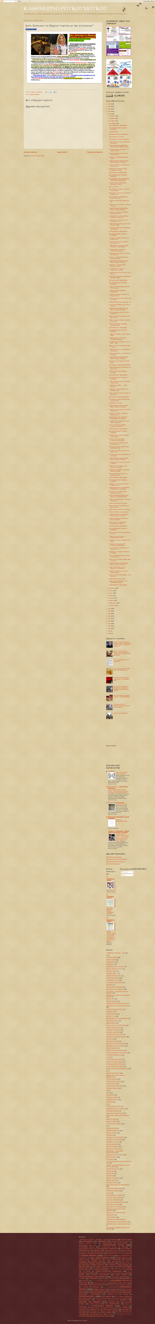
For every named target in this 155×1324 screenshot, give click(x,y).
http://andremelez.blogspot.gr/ (114, 857)
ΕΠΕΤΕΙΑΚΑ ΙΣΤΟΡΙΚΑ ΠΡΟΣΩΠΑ (115, 1046)
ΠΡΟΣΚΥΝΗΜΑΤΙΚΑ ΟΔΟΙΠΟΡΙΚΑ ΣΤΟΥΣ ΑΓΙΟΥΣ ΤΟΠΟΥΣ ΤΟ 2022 (119, 146)
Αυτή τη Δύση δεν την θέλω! (116, 136)
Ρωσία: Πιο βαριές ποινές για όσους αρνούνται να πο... (118, 242)
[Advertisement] (115, 732)
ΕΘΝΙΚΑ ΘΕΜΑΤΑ (111, 1023)
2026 (109, 104)
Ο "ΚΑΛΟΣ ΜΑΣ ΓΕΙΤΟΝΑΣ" (113, 1124)
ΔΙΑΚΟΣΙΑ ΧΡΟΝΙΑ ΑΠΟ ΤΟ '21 (114, 1009)
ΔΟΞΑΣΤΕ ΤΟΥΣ (110, 1016)
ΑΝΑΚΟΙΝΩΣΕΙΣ (110, 962)
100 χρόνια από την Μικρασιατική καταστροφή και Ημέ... (118, 492)
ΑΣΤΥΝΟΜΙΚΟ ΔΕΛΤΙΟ (112, 980)
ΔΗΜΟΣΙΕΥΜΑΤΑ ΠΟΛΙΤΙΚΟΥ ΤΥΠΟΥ (116, 1003)
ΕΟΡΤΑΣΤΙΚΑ (110, 1039)
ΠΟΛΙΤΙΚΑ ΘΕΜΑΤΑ (111, 1144)
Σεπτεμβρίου (112, 123)
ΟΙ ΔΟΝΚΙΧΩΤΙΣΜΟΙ (111, 1128)
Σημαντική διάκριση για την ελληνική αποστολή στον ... (118, 154)
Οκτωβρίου (112, 121)
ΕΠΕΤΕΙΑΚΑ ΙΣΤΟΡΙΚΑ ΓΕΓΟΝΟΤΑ (115, 1043)
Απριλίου (111, 598)
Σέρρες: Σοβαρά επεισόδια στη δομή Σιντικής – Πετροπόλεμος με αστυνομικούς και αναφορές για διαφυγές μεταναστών (118, 791)
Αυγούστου (112, 588)
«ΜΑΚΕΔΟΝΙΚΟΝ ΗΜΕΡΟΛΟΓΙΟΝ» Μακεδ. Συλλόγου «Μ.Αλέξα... (118, 161)
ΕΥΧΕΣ (108, 1057)
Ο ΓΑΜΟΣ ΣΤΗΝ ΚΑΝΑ (121, 804)
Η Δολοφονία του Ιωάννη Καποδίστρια (119, 139)
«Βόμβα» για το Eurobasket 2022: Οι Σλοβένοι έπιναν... (118, 484)
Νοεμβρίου (112, 118)
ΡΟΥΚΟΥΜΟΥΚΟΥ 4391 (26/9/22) (118, 231)
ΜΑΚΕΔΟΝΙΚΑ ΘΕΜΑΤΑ (112, 1111)
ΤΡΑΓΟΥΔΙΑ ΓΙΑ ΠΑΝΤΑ (112, 1204)
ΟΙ (106, 1126)
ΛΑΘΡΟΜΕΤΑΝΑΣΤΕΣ (112, 1099)
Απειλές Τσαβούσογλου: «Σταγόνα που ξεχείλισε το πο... (119, 165)
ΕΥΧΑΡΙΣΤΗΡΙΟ (113, 131)
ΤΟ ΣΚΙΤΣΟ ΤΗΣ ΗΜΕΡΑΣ (113, 1200)
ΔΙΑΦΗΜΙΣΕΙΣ (110, 1011)
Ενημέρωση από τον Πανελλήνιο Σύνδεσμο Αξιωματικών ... (117, 338)
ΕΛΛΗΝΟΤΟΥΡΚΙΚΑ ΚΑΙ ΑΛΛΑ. (114, 1034)
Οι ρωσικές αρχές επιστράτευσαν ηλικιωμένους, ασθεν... (117, 183)
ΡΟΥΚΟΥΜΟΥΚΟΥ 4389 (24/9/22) (118, 327)
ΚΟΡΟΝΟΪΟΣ (109, 1095)
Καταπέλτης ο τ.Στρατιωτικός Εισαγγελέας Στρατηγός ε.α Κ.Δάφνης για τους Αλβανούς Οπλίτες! (121, 688)
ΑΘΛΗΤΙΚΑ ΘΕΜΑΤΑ (111, 957)
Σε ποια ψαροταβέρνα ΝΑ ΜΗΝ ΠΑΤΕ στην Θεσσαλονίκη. (122, 669)
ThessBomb (111, 771)
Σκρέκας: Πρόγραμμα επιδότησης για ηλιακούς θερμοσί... (118, 519)
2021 (109, 608)
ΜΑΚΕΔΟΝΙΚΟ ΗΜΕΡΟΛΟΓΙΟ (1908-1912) (117, 1115)
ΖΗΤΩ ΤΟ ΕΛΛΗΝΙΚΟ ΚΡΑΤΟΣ (114, 1062)
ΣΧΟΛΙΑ (108, 1193)
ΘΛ (107, 1071)
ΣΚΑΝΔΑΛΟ (109, 1175)
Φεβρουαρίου (113, 603)
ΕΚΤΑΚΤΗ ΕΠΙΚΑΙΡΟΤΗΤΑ (113, 1027)
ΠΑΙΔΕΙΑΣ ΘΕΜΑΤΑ (111, 1133)
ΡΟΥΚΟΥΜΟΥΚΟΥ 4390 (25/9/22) (118, 280)
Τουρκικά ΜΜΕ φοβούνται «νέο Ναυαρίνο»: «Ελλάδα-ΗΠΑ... (117, 567)
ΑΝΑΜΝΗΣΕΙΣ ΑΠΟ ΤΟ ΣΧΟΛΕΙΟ (115, 966)
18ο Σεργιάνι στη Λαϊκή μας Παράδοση (119, 397)
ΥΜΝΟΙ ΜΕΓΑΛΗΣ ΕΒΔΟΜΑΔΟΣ (115, 1219)
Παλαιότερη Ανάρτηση (95, 152)
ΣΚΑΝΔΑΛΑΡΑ (110, 1173)
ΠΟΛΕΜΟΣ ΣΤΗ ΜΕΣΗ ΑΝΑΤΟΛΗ (115, 1137)
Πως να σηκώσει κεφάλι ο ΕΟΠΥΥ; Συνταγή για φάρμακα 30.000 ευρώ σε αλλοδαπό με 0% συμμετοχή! (122, 653)
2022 (109, 114)
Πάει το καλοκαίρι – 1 (114, 186)
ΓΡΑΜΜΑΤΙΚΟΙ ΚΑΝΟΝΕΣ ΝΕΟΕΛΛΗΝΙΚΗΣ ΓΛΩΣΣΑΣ (118, 1250)
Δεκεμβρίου (112, 116)
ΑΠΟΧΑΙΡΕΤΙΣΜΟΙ (111, 971)
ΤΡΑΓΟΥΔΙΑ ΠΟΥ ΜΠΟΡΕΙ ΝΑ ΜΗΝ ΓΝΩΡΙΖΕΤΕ (104, 1311)
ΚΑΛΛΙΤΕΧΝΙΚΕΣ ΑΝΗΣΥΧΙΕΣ (114, 1086)
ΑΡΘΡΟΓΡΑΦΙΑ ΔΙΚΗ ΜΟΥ (113, 975)
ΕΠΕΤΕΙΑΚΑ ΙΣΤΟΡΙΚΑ (112, 1041)
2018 (109, 616)
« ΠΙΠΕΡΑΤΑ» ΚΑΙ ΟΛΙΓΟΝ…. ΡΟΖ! (115, 953)
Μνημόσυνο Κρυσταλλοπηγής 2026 (121, 820)
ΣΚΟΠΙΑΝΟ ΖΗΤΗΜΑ (112, 1182)
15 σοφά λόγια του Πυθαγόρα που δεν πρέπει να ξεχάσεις (119, 421)
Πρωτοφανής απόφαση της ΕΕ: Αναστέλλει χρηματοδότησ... (117, 544)
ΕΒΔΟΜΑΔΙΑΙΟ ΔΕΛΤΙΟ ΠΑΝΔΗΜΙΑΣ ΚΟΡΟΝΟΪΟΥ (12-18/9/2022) (119, 488)
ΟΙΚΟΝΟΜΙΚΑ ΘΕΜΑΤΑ (112, 1130)
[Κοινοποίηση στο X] (53, 92)
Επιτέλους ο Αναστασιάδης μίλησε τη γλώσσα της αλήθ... (118, 257)
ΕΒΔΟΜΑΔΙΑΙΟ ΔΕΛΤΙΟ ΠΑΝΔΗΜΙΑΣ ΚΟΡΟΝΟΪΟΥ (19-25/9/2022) (119, 179)
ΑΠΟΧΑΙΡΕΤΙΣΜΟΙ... (111, 973)
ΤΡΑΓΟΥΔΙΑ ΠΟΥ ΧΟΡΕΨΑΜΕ (114, 1212)
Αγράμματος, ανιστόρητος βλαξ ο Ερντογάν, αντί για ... (117, 265)
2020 (109, 611)
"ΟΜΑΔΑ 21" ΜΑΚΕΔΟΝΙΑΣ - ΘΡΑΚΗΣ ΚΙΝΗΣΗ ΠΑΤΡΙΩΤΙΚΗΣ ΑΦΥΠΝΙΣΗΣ (118, 832)
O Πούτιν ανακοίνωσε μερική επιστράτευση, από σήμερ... (117, 439)
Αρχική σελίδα (62, 152)
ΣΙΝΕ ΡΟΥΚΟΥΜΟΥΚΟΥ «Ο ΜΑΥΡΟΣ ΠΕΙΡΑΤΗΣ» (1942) (119, 470)
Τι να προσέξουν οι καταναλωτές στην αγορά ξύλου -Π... (119, 548)
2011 (109, 631)
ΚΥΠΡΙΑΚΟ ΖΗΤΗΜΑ (112, 1097)
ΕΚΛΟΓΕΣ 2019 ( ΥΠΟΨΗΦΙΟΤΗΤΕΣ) (116, 1025)
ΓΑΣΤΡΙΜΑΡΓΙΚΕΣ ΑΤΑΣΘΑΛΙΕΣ (115, 989)
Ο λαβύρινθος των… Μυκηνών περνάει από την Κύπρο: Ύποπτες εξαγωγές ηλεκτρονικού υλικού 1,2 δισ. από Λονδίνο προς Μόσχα (122, 838)
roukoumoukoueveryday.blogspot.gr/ (115, 861)
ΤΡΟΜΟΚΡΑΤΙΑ (110, 1215)
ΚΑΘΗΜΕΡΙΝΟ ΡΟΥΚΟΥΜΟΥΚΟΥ (65, 8)
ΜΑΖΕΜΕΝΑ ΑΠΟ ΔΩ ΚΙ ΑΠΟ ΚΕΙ (115, 1109)
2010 (109, 633)
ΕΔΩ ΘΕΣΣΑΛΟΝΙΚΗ (112, 1021)
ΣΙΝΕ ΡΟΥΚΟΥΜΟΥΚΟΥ (112, 1169)
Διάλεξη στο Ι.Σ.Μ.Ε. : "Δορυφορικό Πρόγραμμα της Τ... (118, 414)
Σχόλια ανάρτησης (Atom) (37, 155)
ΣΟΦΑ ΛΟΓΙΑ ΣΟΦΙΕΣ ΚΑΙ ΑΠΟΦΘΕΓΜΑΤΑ (117, 1185)
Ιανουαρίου (112, 605)
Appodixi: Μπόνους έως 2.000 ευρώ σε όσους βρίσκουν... (119, 506)
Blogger (85, 1320)
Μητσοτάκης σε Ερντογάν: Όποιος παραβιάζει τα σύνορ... (118, 169)
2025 (109, 106)
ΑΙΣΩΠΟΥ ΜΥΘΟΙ (111, 960)
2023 (109, 111)
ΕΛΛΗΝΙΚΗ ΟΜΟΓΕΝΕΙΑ (113, 1032)
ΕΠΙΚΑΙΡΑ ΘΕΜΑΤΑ (111, 1048)
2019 (109, 613)
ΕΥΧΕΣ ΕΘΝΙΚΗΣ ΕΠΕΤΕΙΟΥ (114, 1059)
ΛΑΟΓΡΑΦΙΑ (109, 1102)
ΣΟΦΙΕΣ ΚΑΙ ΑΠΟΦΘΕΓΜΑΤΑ (114, 1188)
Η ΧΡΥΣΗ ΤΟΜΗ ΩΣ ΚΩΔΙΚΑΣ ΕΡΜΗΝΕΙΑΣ (117, 291)
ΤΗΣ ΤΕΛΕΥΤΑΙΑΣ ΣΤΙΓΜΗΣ (113, 1197)
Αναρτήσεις (125, 872)
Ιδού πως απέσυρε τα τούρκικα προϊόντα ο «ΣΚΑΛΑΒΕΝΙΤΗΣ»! (122, 696)
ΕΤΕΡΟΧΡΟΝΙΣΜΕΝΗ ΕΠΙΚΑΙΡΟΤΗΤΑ (116, 1052)
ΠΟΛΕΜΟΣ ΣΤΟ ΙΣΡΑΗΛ (112, 1142)
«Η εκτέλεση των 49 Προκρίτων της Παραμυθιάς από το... (118, 220)
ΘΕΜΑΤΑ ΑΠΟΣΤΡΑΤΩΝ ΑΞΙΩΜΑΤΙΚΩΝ (116, 1068)
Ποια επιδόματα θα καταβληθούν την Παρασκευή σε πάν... (118, 197)
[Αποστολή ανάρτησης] (46, 92)
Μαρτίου (111, 600)
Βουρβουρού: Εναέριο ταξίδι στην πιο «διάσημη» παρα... (119, 389)
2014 (109, 626)
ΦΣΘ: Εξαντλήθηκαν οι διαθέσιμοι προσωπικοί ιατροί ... (118, 324)
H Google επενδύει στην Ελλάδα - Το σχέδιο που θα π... (118, 150)
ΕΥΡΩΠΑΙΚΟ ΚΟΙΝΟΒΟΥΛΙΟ (114, 1055)
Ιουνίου (111, 593)
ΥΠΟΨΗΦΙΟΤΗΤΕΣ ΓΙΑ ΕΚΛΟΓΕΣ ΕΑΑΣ (117, 1222)
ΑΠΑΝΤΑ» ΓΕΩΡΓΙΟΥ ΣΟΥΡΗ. (114, 969)
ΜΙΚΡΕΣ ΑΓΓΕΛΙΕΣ (111, 1119)
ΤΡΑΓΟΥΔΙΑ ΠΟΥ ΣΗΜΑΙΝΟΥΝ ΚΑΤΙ (116, 1202)
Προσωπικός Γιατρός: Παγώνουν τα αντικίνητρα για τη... (118, 474)
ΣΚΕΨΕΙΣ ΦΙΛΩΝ (111, 1180)
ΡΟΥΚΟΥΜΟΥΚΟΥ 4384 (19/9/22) (118, 585)
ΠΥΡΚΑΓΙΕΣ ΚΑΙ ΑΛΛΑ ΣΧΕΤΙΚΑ (115, 1155)
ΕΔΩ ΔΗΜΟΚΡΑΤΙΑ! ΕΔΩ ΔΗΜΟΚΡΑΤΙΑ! (117, 1018)
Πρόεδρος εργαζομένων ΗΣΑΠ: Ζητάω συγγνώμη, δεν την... (119, 447)
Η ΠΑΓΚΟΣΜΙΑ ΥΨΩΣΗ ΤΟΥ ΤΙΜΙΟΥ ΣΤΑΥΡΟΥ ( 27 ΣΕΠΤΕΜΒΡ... (119, 246)
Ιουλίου (111, 590)
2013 (109, 628)
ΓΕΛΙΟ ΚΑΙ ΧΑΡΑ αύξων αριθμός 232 (119, 512)
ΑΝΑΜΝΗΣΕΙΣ (110, 964)
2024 (109, 109)
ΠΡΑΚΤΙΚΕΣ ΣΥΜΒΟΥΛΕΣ (113, 1149)
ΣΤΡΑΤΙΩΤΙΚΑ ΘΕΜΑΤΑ (112, 1191)
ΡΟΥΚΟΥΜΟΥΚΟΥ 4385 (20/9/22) (118, 526)
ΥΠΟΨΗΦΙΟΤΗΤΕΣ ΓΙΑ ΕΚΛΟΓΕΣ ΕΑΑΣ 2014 (118, 1224)
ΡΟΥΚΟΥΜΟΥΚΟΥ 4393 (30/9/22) (118, 125)
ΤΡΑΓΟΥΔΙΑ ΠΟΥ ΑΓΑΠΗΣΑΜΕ (114, 1207)
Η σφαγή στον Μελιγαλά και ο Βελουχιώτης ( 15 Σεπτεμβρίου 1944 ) (121, 679)
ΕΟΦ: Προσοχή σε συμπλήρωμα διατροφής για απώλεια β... (117, 523)
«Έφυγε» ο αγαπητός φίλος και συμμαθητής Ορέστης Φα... (117, 537)
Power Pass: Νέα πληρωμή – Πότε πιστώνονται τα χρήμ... (118, 466)
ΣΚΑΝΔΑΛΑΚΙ (110, 1171)
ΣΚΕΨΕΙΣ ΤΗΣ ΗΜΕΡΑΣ (112, 1178)
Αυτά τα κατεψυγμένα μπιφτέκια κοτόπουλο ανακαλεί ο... (117, 425)
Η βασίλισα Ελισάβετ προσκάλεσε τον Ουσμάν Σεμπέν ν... (119, 295)
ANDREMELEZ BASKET (111, 920)
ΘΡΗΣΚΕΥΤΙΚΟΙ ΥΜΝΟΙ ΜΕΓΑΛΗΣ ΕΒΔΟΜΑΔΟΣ (111, 1273)
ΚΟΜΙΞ (108, 1093)
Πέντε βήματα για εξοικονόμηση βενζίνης (119, 365)
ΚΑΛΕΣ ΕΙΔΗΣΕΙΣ (111, 1083)
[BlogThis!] (51, 92)
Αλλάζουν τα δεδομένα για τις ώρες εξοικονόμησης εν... (118, 571)
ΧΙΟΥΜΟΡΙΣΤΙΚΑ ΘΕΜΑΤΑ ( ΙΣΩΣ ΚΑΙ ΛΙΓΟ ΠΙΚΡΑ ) (94, 1316)
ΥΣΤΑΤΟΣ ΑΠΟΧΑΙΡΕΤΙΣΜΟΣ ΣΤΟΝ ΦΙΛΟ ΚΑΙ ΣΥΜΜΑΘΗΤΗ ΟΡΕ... (119, 496)
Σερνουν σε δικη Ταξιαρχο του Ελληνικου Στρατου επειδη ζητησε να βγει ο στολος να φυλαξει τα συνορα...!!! (122, 644)
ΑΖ (107, 955)
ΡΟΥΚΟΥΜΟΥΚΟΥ (111, 1157)
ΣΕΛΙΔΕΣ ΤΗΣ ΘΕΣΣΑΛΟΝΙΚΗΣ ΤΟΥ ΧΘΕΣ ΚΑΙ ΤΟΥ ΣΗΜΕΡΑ (110, 1298)
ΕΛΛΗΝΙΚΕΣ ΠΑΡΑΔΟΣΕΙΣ (113, 1030)
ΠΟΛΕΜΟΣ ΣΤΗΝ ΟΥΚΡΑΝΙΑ (114, 1139)
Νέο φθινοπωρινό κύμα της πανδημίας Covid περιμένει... (119, 435)
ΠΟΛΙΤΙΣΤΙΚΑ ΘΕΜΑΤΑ (112, 1146)
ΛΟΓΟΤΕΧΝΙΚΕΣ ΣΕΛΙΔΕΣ (113, 1106)
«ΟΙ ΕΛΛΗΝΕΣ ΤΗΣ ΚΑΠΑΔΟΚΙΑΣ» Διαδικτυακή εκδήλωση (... (118, 216)
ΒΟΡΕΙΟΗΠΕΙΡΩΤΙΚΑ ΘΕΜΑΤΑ (114, 987)
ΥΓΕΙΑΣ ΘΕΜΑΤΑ (111, 1217)
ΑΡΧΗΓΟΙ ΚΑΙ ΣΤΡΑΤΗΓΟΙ (121, 713)
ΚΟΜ (107, 1090)
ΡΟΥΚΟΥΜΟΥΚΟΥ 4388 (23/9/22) (118, 375)
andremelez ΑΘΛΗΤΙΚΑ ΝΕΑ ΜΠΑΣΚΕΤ (116, 859)
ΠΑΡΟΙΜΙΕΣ (109, 1135)
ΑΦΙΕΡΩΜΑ (109, 985)
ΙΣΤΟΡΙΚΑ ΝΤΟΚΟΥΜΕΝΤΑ (113, 1081)
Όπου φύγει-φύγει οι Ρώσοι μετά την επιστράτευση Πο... (118, 443)
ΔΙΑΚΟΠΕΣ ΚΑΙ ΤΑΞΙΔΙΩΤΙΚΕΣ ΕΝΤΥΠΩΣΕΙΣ (118, 1006)
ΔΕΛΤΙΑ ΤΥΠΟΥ (110, 999)
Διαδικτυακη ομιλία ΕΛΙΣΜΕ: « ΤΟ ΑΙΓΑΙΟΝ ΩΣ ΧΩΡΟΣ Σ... (118, 581)
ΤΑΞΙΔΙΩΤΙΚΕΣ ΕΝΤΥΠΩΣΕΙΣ (114, 1195)
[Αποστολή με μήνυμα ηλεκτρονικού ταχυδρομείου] (49, 92)
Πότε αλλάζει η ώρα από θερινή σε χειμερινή (121, 773)
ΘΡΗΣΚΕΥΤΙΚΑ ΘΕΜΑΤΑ (113, 1073)
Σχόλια (124, 875)
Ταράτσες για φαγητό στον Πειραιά (118, 503)
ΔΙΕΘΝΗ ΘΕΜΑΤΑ (34, 94)
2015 (109, 623)
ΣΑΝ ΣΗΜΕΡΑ (110, 1159)
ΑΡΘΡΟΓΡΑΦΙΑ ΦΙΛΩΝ (112, 978)
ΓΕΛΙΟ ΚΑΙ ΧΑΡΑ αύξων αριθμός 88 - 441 (120, 302)
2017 (109, 618)
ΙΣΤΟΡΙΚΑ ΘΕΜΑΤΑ (111, 1079)
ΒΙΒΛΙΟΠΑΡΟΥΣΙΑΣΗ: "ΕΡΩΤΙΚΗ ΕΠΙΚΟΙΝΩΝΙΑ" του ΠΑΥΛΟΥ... (118, 418)
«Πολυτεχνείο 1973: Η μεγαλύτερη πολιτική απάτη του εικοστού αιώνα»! (122, 706)
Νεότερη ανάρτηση (30, 152)
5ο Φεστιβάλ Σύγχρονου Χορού (117, 578)
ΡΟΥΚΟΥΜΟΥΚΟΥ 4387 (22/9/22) (118, 429)
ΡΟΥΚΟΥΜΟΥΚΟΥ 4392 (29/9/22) (118, 172)
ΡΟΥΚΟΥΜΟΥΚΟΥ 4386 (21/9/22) (118, 477)
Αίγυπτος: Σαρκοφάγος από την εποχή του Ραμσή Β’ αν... (119, 556)
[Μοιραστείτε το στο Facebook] (54, 92)
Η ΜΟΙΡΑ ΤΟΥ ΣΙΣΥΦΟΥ (115, 403)
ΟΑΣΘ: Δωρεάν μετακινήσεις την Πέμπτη (119, 509)
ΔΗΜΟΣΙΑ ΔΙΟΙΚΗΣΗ (111, 1001)
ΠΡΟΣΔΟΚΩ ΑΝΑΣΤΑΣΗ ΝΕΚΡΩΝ (118, 134)
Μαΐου (111, 595)
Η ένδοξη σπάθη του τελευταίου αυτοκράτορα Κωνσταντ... (117, 250)
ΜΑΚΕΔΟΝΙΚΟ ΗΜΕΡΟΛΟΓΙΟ (114, 1113)
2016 (109, 621)
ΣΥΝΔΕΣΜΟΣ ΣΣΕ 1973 (110, 897)
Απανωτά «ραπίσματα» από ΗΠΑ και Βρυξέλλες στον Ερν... (119, 213)
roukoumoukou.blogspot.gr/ (113, 864)
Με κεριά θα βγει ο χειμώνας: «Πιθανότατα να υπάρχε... (116, 269)
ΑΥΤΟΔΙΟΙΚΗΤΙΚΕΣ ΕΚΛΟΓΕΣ (114, 982)
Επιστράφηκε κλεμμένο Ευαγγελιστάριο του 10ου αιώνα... (119, 400)
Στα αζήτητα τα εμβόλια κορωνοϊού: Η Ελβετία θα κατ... (119, 238)
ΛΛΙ (107, 1104)
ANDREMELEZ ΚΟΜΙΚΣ (111, 879)
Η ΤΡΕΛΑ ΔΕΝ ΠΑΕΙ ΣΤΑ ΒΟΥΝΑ (115, 1064)
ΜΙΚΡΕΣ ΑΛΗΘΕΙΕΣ (111, 1121)
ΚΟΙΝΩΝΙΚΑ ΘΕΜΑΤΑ (112, 1088)
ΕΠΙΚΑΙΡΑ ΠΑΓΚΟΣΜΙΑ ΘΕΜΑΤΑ (115, 1050)
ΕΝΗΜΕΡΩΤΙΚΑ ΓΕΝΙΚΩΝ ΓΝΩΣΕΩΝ (116, 1037)
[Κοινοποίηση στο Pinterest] (56, 92)
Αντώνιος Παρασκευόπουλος (116, 802)
